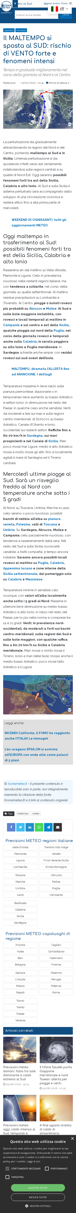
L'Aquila (20, 979)
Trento (20, 1007)
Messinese (34, 579)
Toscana (50, 524)
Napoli (20, 992)
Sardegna (35, 436)
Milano (20, 985)
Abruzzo (35, 308)
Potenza (56, 985)
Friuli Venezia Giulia (56, 860)
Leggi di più (33, 1161)
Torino (20, 1000)
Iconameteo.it (17, 784)
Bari (20, 958)
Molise (51, 308)
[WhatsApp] (39, 827)
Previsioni (21, 30)
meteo (35, 813)
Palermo (56, 972)
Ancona (20, 944)
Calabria (30, 341)
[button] (38, 1206)
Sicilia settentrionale (20, 574)
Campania (11, 325)
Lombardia (20, 866)
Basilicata (20, 903)
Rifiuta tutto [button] (38, 1197)
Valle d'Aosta (20, 847)
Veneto (56, 853)
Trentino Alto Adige (56, 847)
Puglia (59, 330)
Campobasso (56, 951)
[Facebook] (11, 827)
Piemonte (20, 853)
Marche (20, 881)
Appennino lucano (17, 568)
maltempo (22, 813)
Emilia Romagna (56, 866)
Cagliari (56, 944)
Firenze (56, 964)
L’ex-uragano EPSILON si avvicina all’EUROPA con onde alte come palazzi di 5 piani (36, 754)
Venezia (20, 1020)
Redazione (9, 82)
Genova (20, 972)
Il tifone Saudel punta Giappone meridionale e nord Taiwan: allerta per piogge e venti (56, 1075)
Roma (56, 992)
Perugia (56, 979)
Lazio (20, 894)
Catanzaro (56, 958)
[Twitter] (20, 827)
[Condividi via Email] (57, 827)
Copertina (9, 30)
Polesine (23, 524)
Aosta (20, 951)
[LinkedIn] (30, 827)
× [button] (72, 1138)
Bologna (20, 964)
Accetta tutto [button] (37, 1187)
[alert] (38, 1174)
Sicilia (64, 325)
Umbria (9, 530)
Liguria (20, 860)
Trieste (20, 1013)
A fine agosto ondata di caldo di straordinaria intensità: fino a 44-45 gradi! (56, 1133)
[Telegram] (48, 827)
